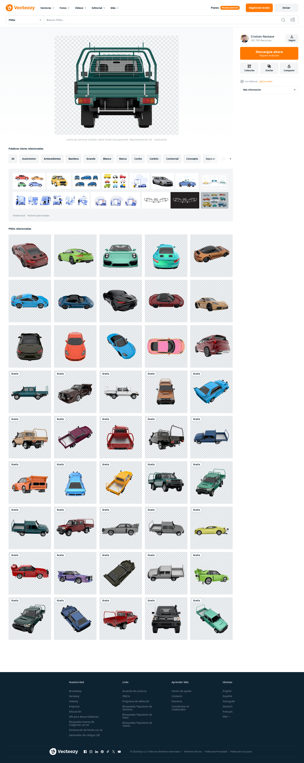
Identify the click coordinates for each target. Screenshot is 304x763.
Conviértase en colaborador (180, 708)
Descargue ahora (269, 53)
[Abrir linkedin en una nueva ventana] (96, 751)
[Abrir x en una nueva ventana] (113, 751)
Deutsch (227, 706)
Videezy (73, 701)
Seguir (292, 40)
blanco (107, 158)
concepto (192, 158)
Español (227, 696)
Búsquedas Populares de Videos (137, 724)
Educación (75, 711)
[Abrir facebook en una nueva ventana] (85, 751)
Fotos (63, 8)
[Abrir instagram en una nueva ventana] (90, 751)
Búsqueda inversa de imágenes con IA (81, 723)
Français (228, 711)
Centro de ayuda (181, 691)
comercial (172, 158)
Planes (215, 7)
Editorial (97, 8)
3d (12, 158)
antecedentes (52, 158)
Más (113, 8)
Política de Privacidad (216, 751)
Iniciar (286, 7)
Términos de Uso (193, 751)
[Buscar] (283, 20)
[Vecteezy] (20, 7)
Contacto (177, 696)
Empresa (74, 706)
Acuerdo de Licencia (134, 691)
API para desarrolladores (84, 716)
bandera (74, 158)
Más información (252, 89)
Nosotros (177, 701)
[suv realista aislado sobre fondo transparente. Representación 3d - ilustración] (211, 346)
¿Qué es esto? (265, 81)
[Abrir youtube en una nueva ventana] (119, 751)
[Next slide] (227, 159)
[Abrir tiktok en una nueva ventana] (107, 751)
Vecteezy (74, 696)
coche (138, 158)
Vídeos (79, 8)
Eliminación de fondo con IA (85, 730)
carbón (154, 158)
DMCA (126, 696)
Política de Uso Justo (241, 751)
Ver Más (215, 200)
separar (210, 158)
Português (229, 701)
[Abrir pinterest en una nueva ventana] (102, 751)
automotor (29, 158)
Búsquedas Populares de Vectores (137, 708)
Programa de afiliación (135, 701)
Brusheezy (75, 691)
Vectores (45, 8)
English (227, 691)
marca (123, 158)
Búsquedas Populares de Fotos (137, 716)
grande (90, 158)
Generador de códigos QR (84, 735)
